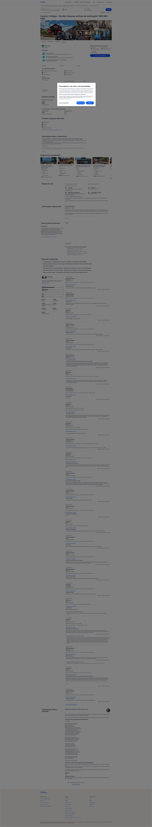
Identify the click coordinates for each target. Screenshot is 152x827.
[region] (76, 94)
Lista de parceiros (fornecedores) (65, 98)
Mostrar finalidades (64, 102)
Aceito (90, 102)
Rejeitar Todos (80, 102)
